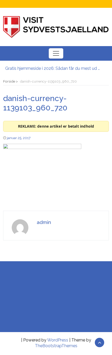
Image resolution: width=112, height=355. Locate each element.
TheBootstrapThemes (56, 345)
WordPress (57, 340)
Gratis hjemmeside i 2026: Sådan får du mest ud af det (53, 68)
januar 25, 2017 (18, 138)
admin (44, 222)
